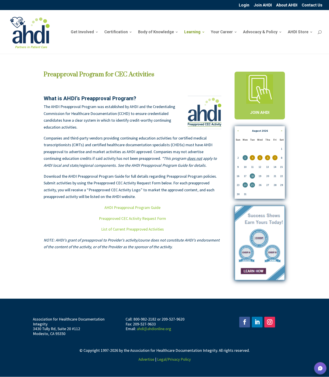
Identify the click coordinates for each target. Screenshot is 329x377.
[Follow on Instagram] (269, 322)
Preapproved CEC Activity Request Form (132, 218)
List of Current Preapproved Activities (132, 229)
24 (245, 185)
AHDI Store (298, 32)
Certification (116, 32)
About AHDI (286, 5)
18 (252, 176)
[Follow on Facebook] (244, 322)
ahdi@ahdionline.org (154, 328)
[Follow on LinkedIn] (257, 322)
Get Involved (82, 32)
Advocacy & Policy (260, 32)
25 (252, 185)
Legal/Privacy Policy (174, 359)
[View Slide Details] (260, 243)
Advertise (146, 359)
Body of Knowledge (156, 32)
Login (244, 5)
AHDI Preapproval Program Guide (132, 207)
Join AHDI (263, 5)
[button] (320, 368)
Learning (192, 32)
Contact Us (312, 5)
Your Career (222, 32)
